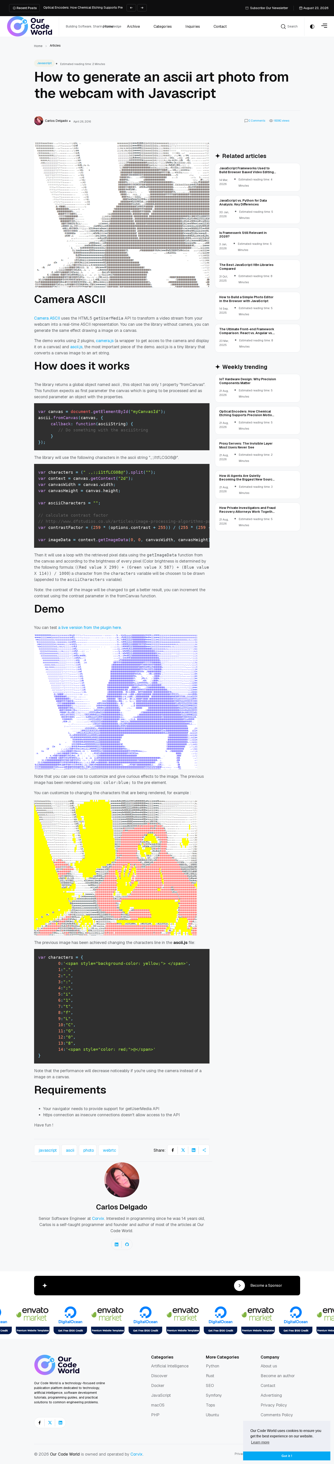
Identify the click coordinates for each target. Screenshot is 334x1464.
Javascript (44, 63)
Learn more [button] (260, 1442)
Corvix (98, 1218)
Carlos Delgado (121, 1206)
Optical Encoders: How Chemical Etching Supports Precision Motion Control (98, 7)
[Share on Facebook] (172, 1150)
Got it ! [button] (287, 1456)
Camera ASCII (47, 318)
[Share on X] (183, 1150)
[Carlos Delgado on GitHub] (127, 1244)
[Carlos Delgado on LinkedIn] (116, 1244)
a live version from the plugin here (89, 627)
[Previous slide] (131, 7)
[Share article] (204, 1150)
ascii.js (76, 346)
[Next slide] (142, 7)
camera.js (105, 340)
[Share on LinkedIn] (193, 1150)
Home (38, 46)
